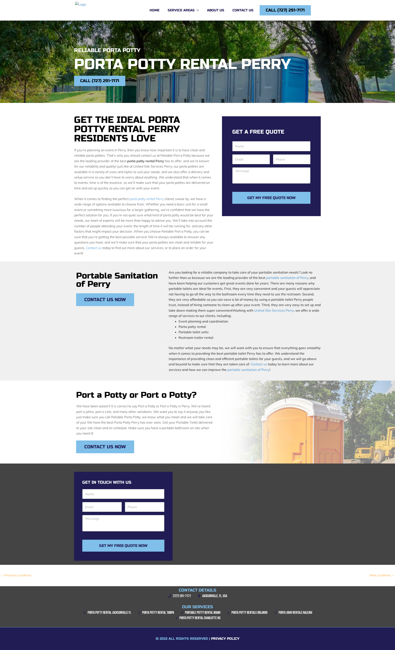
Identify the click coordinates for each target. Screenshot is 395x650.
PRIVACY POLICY (225, 639)
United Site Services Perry (274, 310)
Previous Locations (15, 575)
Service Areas (181, 10)
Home (154, 10)
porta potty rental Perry (146, 199)
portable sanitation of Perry (287, 278)
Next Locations (382, 575)
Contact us (94, 248)
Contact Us (242, 10)
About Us (215, 10)
